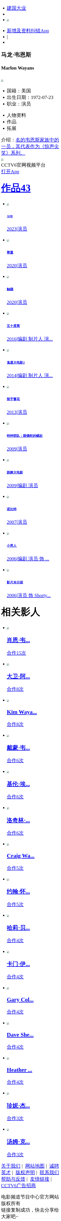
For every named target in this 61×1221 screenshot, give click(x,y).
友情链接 (39, 1179)
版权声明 (25, 1172)
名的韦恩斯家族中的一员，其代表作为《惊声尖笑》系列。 (30, 146)
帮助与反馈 (13, 1179)
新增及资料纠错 (28, 30)
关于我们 (10, 1166)
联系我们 (49, 1172)
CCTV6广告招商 (18, 1185)
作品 (16, 188)
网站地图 (35, 1166)
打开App (10, 171)
